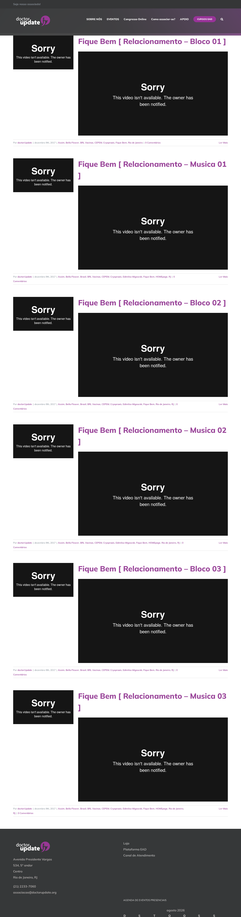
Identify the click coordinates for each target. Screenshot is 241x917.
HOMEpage (162, 276)
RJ (170, 276)
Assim (61, 142)
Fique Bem (121, 142)
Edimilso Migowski (132, 276)
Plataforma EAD (134, 849)
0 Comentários (153, 142)
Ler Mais (223, 142)
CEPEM (98, 142)
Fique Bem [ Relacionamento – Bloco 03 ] (152, 568)
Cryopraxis (108, 142)
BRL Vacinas (86, 142)
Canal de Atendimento (139, 855)
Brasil (83, 276)
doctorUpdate (25, 142)
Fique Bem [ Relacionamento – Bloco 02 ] (152, 302)
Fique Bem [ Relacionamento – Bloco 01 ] (152, 41)
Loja (126, 843)
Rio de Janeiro (135, 142)
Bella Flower (72, 142)
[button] (222, 19)
